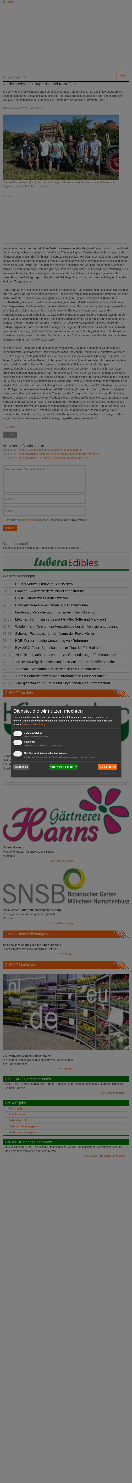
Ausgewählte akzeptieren (63, 766)
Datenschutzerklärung (34, 724)
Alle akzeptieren (107, 766)
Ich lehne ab (21, 766)
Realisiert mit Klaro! (109, 773)
